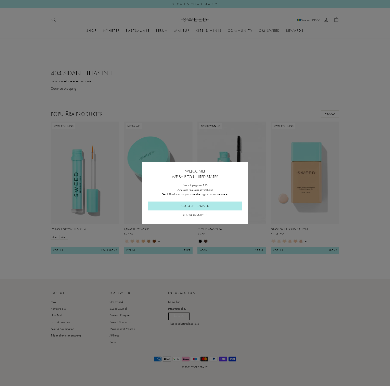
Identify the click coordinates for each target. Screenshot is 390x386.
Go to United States (195, 206)
